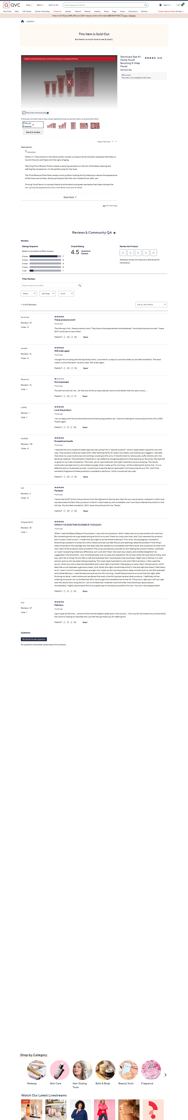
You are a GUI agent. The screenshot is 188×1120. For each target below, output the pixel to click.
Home (122, 11)
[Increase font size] (113, 141)
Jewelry (97, 11)
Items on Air (53, 5)
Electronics (133, 11)
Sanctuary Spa (126, 69)
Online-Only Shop (42, 11)
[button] (161, 5)
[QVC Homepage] (22, 21)
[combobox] (103, 5)
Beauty (87, 11)
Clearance (57, 11)
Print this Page (111, 205)
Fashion (78, 11)
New (17, 11)
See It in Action (33, 132)
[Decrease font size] (116, 141)
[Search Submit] (145, 5)
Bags (114, 11)
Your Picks (7, 11)
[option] (94, 15)
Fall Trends (26, 11)
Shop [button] (28, 5)
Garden (68, 11)
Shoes (106, 11)
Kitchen (144, 11)
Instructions (31, 152)
